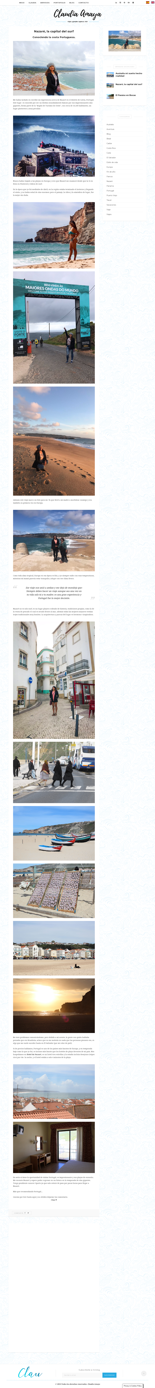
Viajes (109, 214)
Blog (71, 3)
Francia (109, 176)
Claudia (32, 3)
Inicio (21, 3)
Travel (109, 200)
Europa (110, 167)
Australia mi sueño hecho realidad (129, 74)
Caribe (109, 143)
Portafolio (59, 3)
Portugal (110, 191)
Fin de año (111, 172)
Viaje (109, 210)
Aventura (110, 129)
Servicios (45, 3)
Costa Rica (111, 148)
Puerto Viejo (112, 195)
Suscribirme (109, 1375)
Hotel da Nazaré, (34, 1054)
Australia (110, 124)
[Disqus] (54, 1256)
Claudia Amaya (94, 1384)
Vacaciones (111, 205)
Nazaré (110, 181)
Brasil (109, 139)
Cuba (109, 153)
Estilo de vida (112, 162)
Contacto (83, 3)
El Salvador (111, 158)
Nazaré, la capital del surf (54, 31)
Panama (110, 186)
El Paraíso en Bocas (126, 95)
